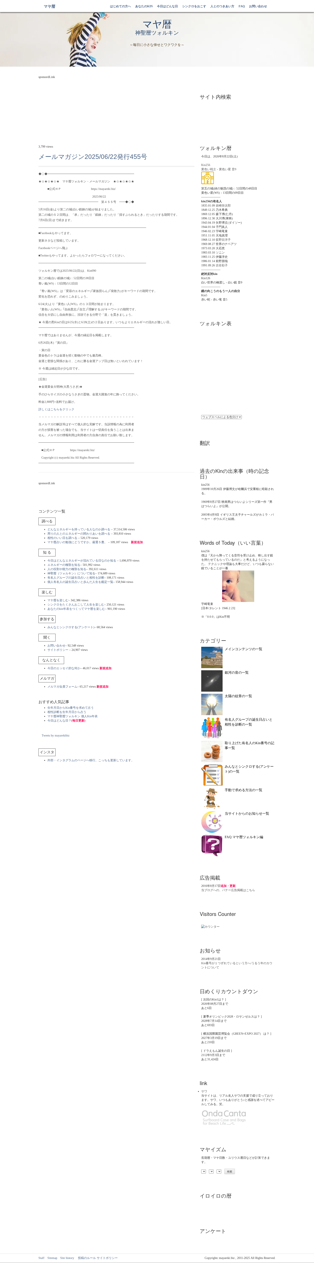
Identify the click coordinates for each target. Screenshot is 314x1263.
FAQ (242, 6)
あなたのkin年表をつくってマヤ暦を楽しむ (76, 608)
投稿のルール (85, 1258)
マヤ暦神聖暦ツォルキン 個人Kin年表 (72, 716)
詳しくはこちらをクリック (56, 409)
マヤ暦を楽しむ (57, 600)
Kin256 (205, 165)
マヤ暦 (49, 6)
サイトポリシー (57, 649)
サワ (204, 1091)
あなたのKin (144, 6)
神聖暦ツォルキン (157, 33)
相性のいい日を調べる (62, 538)
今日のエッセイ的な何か (63, 668)
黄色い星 (225, 169)
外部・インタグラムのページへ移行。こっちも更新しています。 (90, 760)
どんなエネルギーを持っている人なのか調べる (78, 529)
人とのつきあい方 (222, 6)
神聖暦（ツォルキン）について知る (71, 573)
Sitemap (52, 1258)
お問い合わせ (258, 6)
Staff (41, 1258)
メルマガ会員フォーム (62, 686)
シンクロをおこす (194, 6)
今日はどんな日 (167, 6)
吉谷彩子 (222, 265)
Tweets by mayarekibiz (55, 735)
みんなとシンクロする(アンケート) (70, 627)
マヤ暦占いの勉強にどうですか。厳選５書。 (77, 542)
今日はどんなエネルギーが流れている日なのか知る (81, 560)
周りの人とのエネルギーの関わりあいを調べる (78, 533)
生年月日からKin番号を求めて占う (70, 707)
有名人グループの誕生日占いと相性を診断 (75, 577)
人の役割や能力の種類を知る (66, 569)
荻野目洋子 (223, 239)
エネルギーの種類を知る (63, 564)
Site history (67, 1258)
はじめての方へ (120, 6)
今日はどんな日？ (66, 720)
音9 (234, 169)
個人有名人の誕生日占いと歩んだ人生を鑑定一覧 (80, 582)
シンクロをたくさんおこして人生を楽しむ (75, 604)
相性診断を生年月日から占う (66, 712)
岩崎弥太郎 (223, 205)
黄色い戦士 (208, 169)
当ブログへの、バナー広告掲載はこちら (228, 890)
